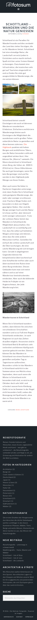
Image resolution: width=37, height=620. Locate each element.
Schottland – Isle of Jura (12, 558)
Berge (5, 472)
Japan (5, 480)
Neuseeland (7, 490)
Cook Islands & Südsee (12, 474)
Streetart (6, 501)
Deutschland (8, 477)
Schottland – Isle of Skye (13, 555)
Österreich (7, 493)
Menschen (7, 485)
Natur (5, 488)
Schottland (25, 410)
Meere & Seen (8, 482)
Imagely (19, 613)
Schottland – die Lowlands (13, 560)
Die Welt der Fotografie (18, 4)
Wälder (6, 506)
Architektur (7, 469)
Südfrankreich (8, 504)
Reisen (18, 410)
